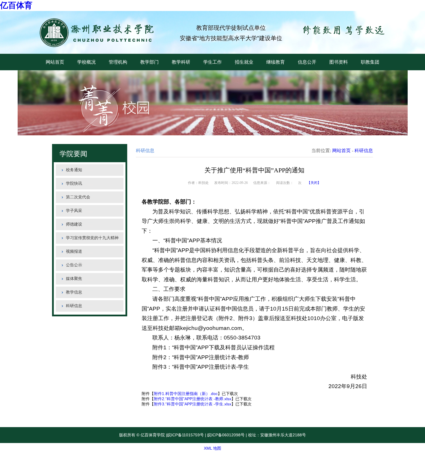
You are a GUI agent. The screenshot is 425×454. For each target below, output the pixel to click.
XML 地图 (212, 448)
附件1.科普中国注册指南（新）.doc (186, 393)
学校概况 (86, 62)
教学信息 (74, 292)
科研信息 (74, 306)
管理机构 (118, 62)
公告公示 (74, 265)
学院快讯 (74, 183)
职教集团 (370, 62)
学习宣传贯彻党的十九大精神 (92, 238)
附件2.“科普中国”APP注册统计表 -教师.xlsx (192, 398)
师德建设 (74, 224)
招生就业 (244, 62)
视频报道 (74, 251)
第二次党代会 (78, 197)
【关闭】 (314, 183)
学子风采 (74, 210)
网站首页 (55, 62)
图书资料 (338, 62)
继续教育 (275, 62)
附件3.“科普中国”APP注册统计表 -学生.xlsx (192, 404)
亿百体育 (16, 5)
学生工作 (212, 62)
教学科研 (181, 62)
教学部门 (149, 62)
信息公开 (307, 62)
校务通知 (74, 170)
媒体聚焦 (74, 278)
